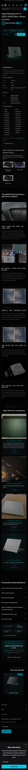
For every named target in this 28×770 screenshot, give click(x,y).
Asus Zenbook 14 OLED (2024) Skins (14, 440)
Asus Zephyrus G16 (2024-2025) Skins (14, 483)
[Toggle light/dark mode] (17, 5)
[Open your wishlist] (13, 5)
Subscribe (14, 766)
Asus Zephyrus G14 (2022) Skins (14, 560)
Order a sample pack (14, 657)
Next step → (21, 34)
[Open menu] (2, 5)
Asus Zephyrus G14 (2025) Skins (14, 520)
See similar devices (8, 143)
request (19, 138)
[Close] (25, 744)
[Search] (25, 9)
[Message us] (21, 5)
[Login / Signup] (9, 5)
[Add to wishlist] (15, 34)
